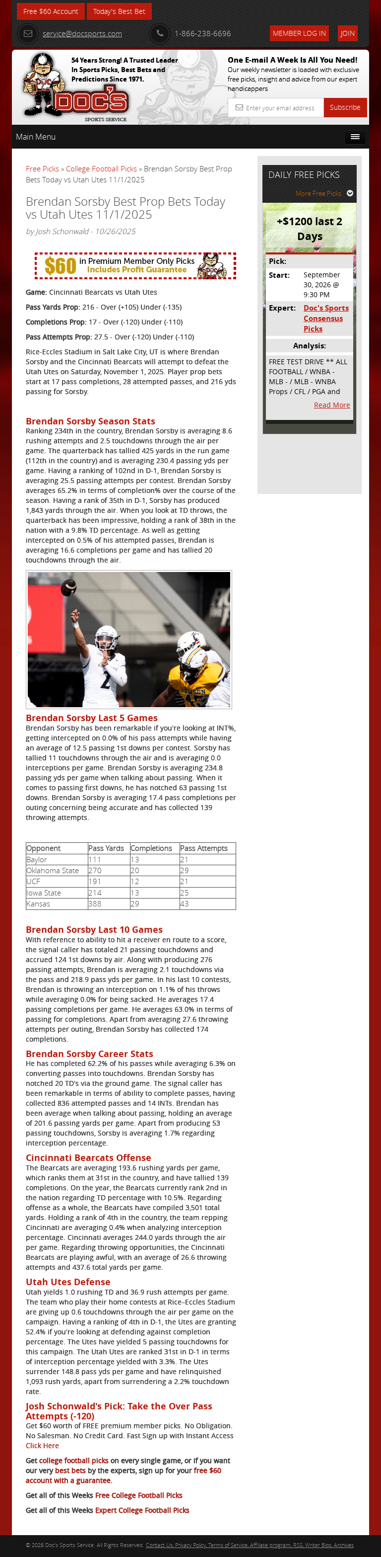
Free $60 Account (50, 11)
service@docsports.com (82, 33)
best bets (69, 1470)
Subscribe (345, 107)
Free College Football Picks (139, 1495)
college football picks (73, 1460)
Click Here (42, 1445)
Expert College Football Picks (142, 1510)
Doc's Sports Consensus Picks (326, 318)
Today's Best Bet (119, 11)
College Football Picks (101, 168)
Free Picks (42, 168)
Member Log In (299, 33)
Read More (332, 405)
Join (348, 33)
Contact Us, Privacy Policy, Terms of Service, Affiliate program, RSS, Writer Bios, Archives (250, 1545)
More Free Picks (318, 193)
